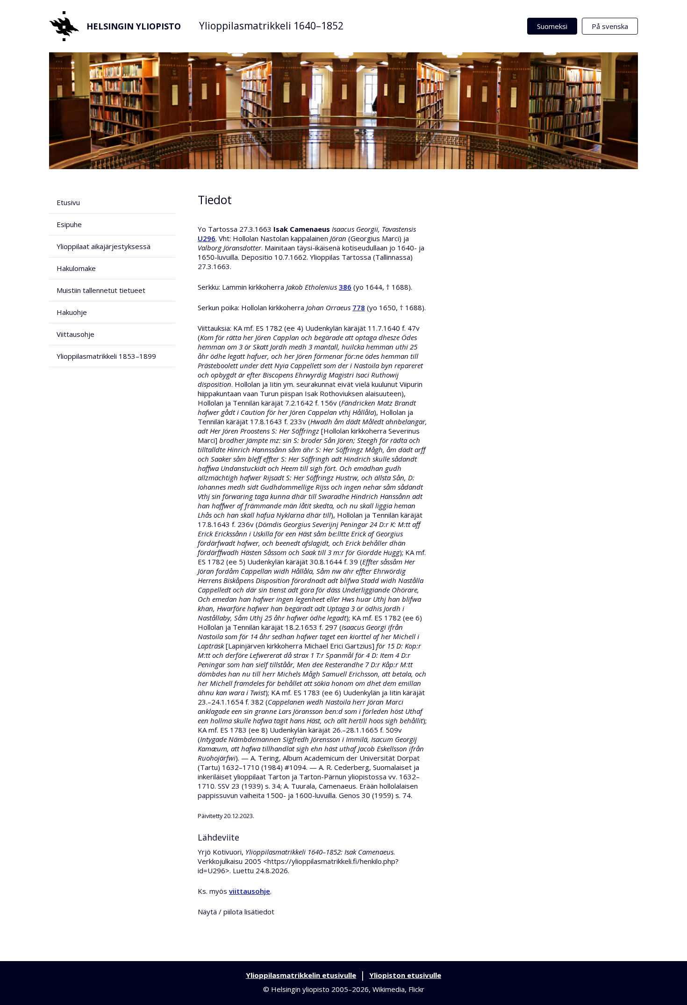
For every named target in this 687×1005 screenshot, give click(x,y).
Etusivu (68, 202)
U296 (206, 238)
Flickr (416, 989)
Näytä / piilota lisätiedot (236, 911)
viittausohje (249, 891)
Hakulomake (76, 268)
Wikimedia (388, 989)
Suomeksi (552, 26)
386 (345, 287)
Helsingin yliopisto (133, 26)
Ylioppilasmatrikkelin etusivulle (301, 975)
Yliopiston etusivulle (405, 975)
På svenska (610, 26)
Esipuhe (69, 224)
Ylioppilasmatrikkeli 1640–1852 (271, 25)
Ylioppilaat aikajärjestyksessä (103, 246)
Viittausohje (75, 334)
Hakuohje (72, 312)
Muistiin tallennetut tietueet (101, 290)
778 (358, 307)
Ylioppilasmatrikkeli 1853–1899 (106, 356)
